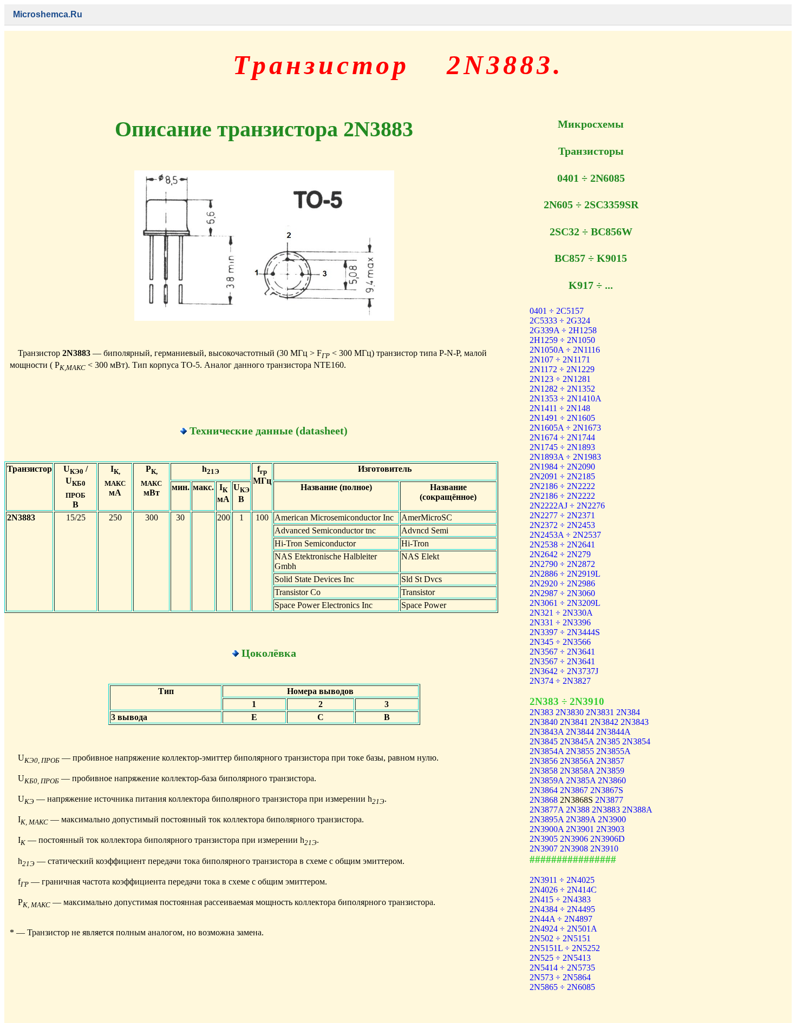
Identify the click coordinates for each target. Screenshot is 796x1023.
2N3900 (612, 819)
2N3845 (544, 741)
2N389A (581, 819)
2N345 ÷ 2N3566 (560, 641)
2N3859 (610, 770)
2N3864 (544, 790)
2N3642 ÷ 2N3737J (564, 671)
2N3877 (609, 799)
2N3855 (580, 751)
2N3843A (547, 731)
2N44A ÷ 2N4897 (561, 918)
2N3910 (604, 848)
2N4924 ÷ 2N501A (563, 928)
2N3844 (580, 731)
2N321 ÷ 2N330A (561, 612)
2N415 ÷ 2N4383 (560, 899)
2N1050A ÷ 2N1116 (565, 349)
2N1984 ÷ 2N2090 (562, 466)
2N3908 (574, 848)
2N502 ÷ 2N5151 (560, 938)
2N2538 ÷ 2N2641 (562, 544)
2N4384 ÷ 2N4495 (562, 909)
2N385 (608, 741)
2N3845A (577, 741)
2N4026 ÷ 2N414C (563, 889)
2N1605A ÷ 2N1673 (565, 427)
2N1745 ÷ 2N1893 (562, 447)
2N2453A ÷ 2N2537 (565, 534)
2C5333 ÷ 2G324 (560, 320)
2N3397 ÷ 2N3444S (565, 632)
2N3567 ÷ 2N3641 (562, 651)
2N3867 (574, 790)
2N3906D (607, 838)
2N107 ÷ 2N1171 (560, 359)
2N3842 (604, 722)
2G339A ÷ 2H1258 (563, 330)
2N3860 (612, 780)
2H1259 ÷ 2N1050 (562, 340)
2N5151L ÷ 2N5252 (565, 948)
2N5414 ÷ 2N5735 (562, 967)
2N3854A (547, 751)
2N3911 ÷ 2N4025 (562, 880)
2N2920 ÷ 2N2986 (562, 583)
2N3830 (570, 712)
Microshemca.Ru (47, 14)
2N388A (637, 809)
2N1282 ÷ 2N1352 (562, 388)
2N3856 (544, 760)
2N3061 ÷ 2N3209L (565, 603)
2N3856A (577, 760)
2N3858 (544, 770)
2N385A (581, 780)
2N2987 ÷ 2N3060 (562, 593)
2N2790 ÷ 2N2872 (562, 564)
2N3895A (547, 819)
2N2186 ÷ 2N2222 (562, 486)
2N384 (628, 712)
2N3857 (610, 760)
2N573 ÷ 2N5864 (560, 977)
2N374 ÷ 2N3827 (560, 680)
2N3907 (544, 848)
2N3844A (613, 731)
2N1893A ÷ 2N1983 (565, 456)
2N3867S (606, 790)
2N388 (578, 809)
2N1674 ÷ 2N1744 (562, 437)
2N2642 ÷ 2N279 (560, 554)
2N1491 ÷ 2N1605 (562, 418)
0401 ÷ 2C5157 (557, 310)
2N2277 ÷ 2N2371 (562, 515)
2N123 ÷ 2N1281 (560, 379)
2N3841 (574, 722)
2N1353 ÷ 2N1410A (566, 398)
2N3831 (600, 712)
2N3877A (547, 809)
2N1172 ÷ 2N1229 (562, 369)
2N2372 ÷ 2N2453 (562, 525)
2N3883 (606, 809)
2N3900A (547, 829)
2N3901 (580, 829)
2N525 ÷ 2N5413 (560, 957)
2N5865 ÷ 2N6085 (562, 987)
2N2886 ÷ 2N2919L (565, 573)
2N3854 (636, 741)
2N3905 (544, 838)
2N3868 (544, 799)
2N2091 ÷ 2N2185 (562, 476)
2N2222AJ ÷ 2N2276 (567, 505)
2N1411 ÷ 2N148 (560, 408)
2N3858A (577, 770)
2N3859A (547, 780)
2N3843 (635, 722)
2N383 (541, 712)
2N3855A (613, 751)
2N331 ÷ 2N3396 (560, 622)
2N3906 (574, 838)
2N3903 (610, 829)
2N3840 (544, 722)
